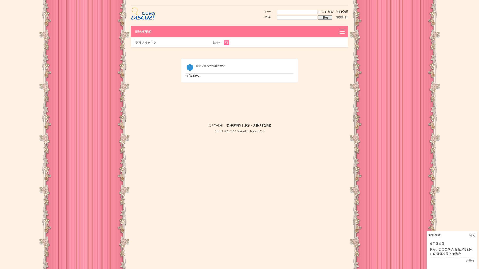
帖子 (216, 42)
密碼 (268, 17)
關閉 (472, 235)
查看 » (470, 260)
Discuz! (254, 131)
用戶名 (267, 12)
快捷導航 (344, 32)
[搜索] (226, 43)
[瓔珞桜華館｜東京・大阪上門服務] (143, 18)
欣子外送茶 (437, 243)
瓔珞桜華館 (143, 32)
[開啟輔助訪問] (347, 3)
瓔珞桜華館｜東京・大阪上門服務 (248, 125)
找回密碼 (342, 11)
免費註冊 (342, 17)
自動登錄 (328, 11)
